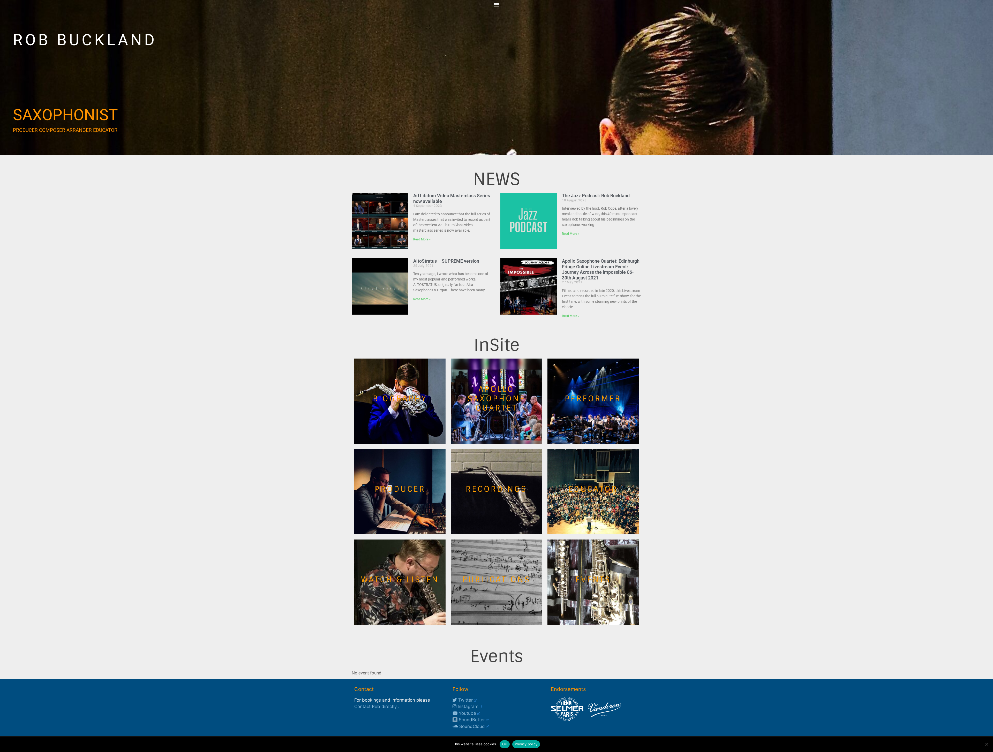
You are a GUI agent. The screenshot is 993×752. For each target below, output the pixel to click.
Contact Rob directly (375, 706)
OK (504, 744)
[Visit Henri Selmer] (567, 719)
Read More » (422, 239)
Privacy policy (526, 744)
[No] (986, 744)
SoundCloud (471, 726)
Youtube (466, 713)
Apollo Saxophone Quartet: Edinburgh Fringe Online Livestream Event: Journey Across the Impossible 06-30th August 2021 (601, 269)
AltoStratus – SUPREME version (446, 261)
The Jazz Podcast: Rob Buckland (596, 195)
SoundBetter (469, 719)
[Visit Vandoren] (603, 719)
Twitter (465, 700)
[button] (496, 4)
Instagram (467, 706)
